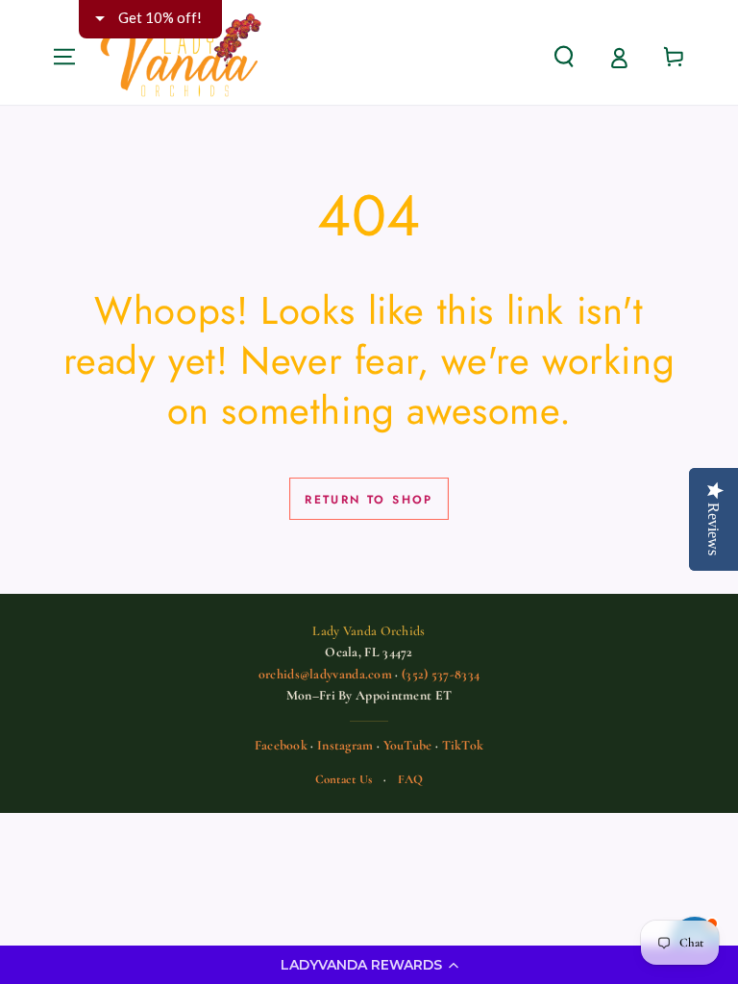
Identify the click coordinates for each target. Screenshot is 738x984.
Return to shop (369, 499)
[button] (369, 965)
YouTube (407, 745)
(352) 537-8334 (441, 674)
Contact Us (344, 779)
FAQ (411, 779)
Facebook (281, 745)
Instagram (345, 745)
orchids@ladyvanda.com (325, 674)
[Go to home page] (181, 57)
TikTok (463, 745)
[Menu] (64, 57)
